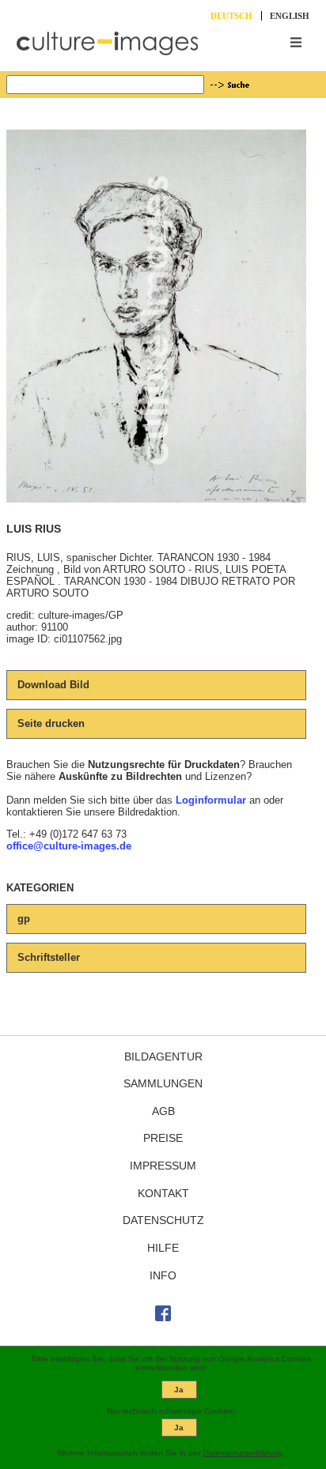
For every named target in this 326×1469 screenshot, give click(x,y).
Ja (179, 1389)
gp (23, 919)
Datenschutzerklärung (242, 1452)
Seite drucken (51, 723)
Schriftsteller (48, 957)
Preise (163, 1138)
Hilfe (163, 1247)
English (289, 16)
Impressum (163, 1165)
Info (163, 1275)
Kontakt (163, 1193)
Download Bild (53, 685)
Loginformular (211, 800)
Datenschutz (163, 1220)
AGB (163, 1111)
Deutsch (231, 16)
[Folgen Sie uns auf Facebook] (163, 1317)
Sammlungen (163, 1083)
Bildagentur (163, 1056)
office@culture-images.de (68, 846)
